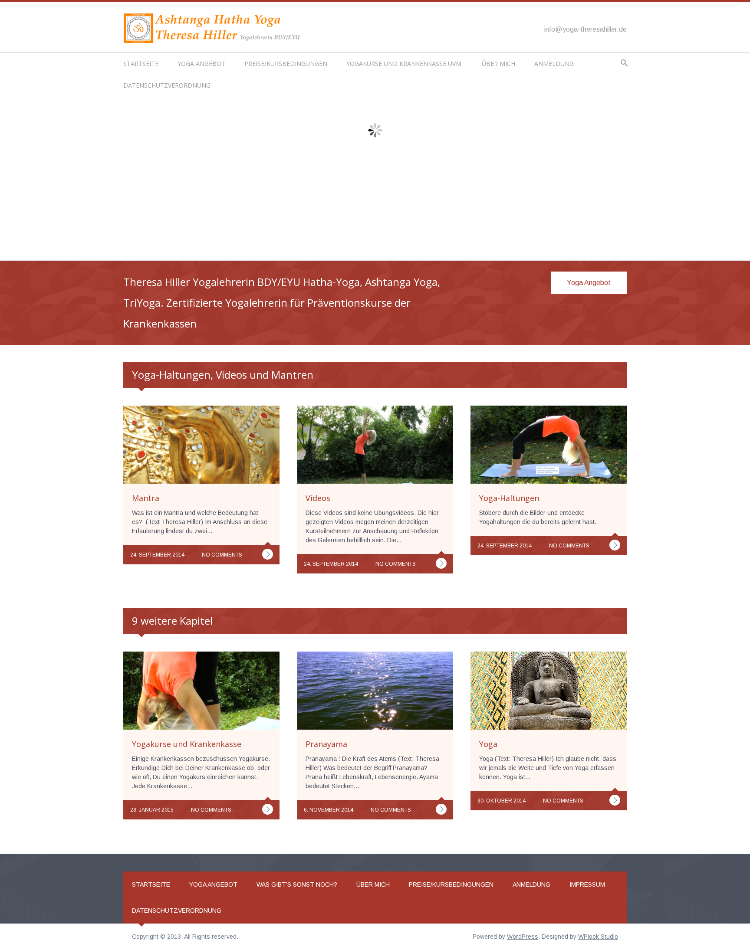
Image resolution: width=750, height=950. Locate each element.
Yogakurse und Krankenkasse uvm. (404, 63)
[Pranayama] (441, 809)
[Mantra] (267, 554)
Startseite (140, 63)
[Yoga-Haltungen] (614, 545)
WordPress (522, 936)
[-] (214, 27)
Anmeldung (554, 63)
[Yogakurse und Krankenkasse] (267, 809)
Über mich (498, 63)
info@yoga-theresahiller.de (585, 29)
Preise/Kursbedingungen (285, 63)
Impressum (587, 884)
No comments (222, 555)
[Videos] (441, 563)
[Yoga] (614, 800)
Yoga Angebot (201, 63)
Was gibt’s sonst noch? (297, 884)
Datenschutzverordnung (167, 85)
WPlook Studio (598, 936)
